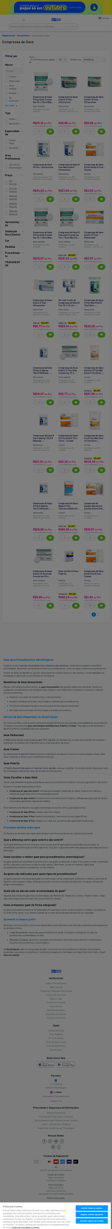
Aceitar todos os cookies (91, 1208)
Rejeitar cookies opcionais (92, 1214)
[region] (55, 1215)
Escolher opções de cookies (92, 1221)
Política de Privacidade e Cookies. (26, 1227)
